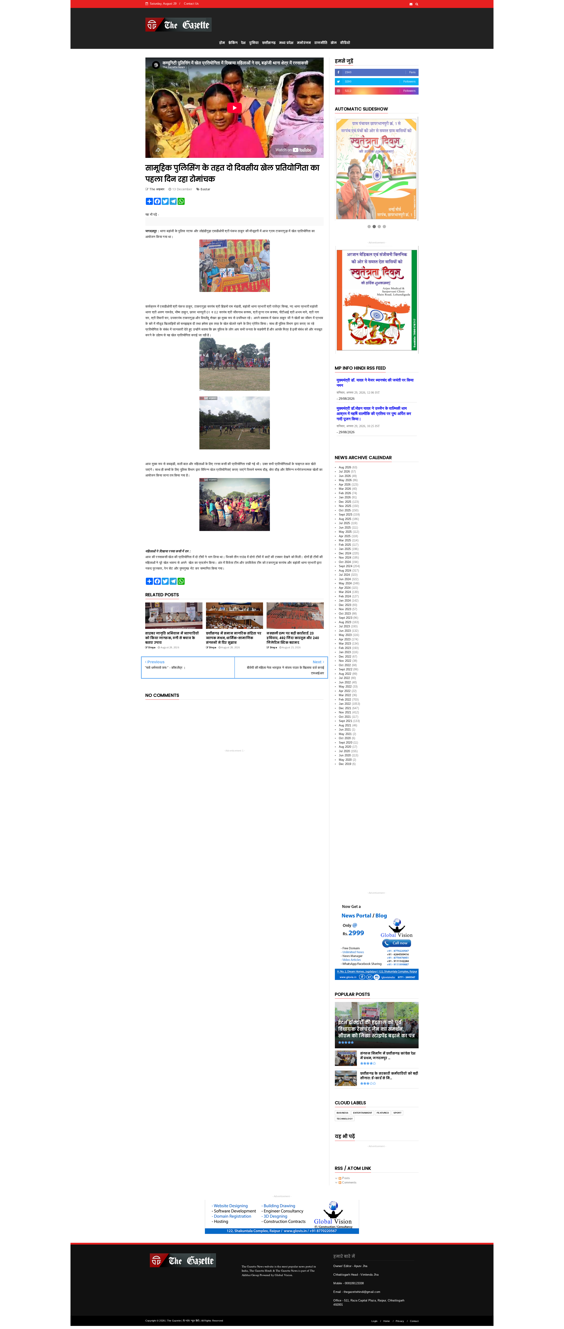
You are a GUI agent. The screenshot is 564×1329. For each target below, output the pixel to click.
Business (343, 1124)
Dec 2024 (345, 564)
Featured (383, 1124)
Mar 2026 (345, 499)
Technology (345, 1129)
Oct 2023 (345, 624)
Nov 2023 (345, 620)
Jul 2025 (344, 534)
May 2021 (345, 745)
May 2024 (345, 594)
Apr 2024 (345, 598)
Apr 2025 (345, 547)
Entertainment (362, 1124)
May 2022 (345, 697)
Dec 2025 (345, 512)
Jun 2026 (345, 487)
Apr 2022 (345, 702)
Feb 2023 (345, 659)
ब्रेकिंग (232, 43)
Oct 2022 (345, 676)
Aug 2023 (345, 633)
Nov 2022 (345, 671)
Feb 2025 (345, 555)
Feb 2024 (345, 607)
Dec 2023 (345, 616)
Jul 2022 (344, 689)
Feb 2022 (345, 710)
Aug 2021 (345, 736)
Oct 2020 (345, 749)
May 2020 (345, 770)
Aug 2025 (345, 530)
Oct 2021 (345, 727)
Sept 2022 (345, 680)
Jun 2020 (345, 766)
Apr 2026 (345, 495)
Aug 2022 (345, 684)
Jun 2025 (345, 538)
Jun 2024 (345, 590)
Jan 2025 (345, 560)
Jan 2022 (345, 714)
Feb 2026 (345, 504)
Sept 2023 (345, 628)
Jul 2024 (344, 585)
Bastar (205, 189)
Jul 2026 (344, 482)
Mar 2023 (345, 654)
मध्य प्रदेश (286, 43)
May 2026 (345, 491)
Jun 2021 (345, 740)
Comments (348, 1193)
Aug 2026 (345, 478)
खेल (334, 43)
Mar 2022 (345, 706)
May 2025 (345, 542)
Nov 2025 (345, 517)
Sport (397, 1124)
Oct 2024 (345, 573)
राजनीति (320, 43)
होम (222, 43)
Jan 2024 (345, 611)
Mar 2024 (345, 603)
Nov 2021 (345, 723)
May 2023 (345, 646)
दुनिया (254, 43)
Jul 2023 (344, 637)
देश (243, 43)
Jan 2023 (345, 663)
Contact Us (191, 3)
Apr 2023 (345, 650)
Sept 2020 (345, 753)
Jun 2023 (345, 641)
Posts (345, 1189)
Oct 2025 (345, 521)
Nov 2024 (345, 568)
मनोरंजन (304, 43)
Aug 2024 (345, 581)
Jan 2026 (345, 508)
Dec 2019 (345, 775)
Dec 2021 (345, 719)
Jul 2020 (344, 762)
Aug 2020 (345, 757)
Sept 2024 (345, 577)
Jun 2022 (345, 693)
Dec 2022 (345, 667)
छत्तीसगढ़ (269, 43)
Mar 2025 (345, 551)
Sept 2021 (345, 732)
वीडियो (345, 43)
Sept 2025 (345, 525)
